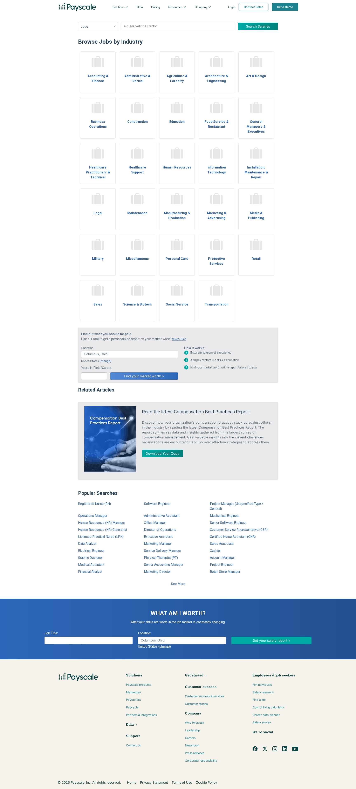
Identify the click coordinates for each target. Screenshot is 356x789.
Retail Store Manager (225, 572)
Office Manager (155, 523)
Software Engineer (157, 504)
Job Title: (51, 633)
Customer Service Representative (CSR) (239, 530)
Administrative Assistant (161, 516)
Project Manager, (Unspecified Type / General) (236, 506)
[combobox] (178, 26)
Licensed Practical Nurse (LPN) (101, 537)
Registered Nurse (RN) (94, 504)
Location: (87, 348)
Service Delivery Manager (162, 551)
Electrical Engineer (91, 551)
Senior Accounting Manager (163, 565)
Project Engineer (222, 565)
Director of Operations (160, 530)
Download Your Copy (162, 453)
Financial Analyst (90, 572)
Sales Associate (222, 544)
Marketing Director (157, 572)
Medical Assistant (91, 565)
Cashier (215, 551)
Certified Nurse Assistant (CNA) (233, 537)
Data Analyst (87, 544)
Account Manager (222, 558)
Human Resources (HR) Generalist (102, 530)
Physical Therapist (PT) (161, 558)
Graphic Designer (90, 558)
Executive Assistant (158, 537)
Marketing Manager (158, 544)
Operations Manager (92, 516)
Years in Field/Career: (96, 368)
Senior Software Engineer (228, 523)
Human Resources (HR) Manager (101, 523)
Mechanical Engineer (225, 516)
